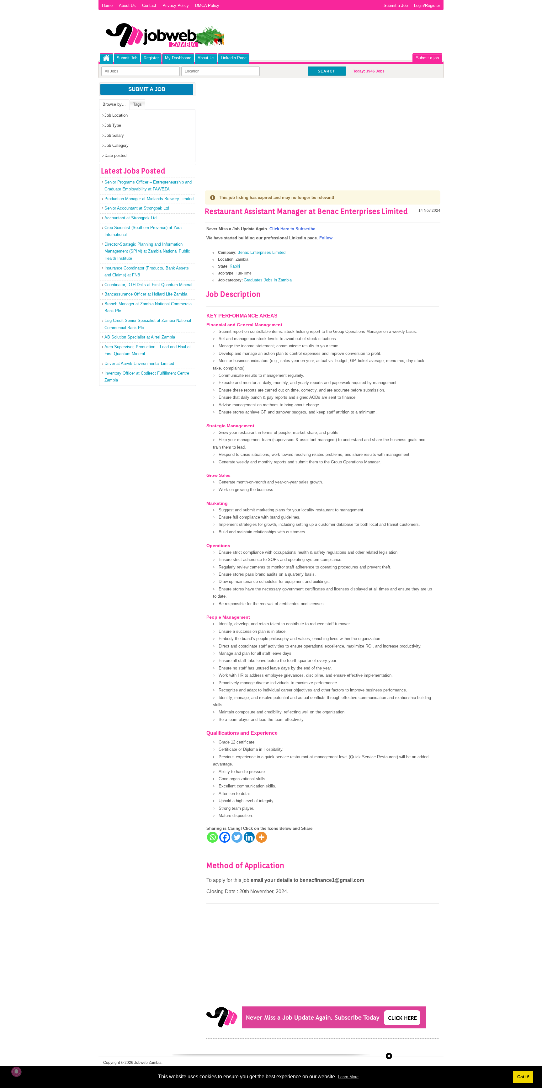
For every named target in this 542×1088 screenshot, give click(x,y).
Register (151, 58)
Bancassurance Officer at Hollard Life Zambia (145, 294)
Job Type (112, 125)
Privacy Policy (175, 5)
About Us (127, 5)
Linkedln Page (234, 58)
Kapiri (235, 266)
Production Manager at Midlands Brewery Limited (149, 198)
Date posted (115, 155)
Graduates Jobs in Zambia (268, 280)
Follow (325, 238)
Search (327, 71)
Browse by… (114, 104)
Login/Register (427, 5)
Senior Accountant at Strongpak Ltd (136, 208)
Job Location (116, 115)
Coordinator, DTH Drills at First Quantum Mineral (148, 284)
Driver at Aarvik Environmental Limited (139, 363)
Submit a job (427, 58)
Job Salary (114, 135)
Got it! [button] (523, 1077)
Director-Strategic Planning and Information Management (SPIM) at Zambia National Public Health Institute (147, 251)
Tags (137, 104)
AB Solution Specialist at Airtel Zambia (139, 337)
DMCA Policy (207, 5)
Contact (149, 5)
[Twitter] (236, 837)
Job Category (116, 145)
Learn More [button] (348, 1077)
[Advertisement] (322, 129)
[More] (261, 837)
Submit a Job (396, 5)
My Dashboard (178, 58)
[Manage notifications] (16, 1072)
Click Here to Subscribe (292, 229)
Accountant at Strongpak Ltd (130, 218)
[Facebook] (224, 837)
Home (107, 5)
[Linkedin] (249, 837)
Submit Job (127, 58)
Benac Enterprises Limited (261, 252)
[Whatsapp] (212, 837)
